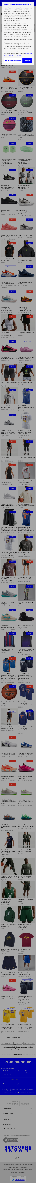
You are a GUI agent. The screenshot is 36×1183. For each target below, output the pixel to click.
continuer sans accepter (12, 36)
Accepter (28, 60)
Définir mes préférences (13, 60)
